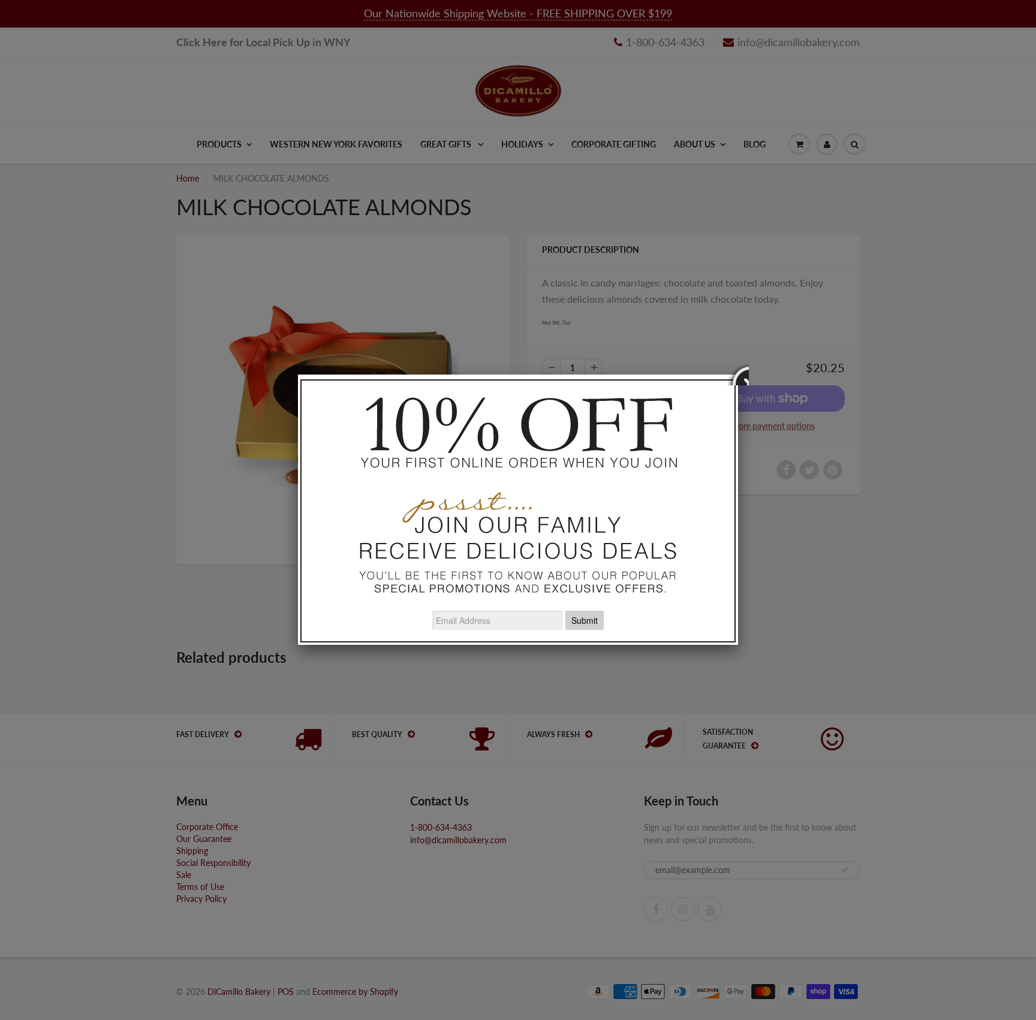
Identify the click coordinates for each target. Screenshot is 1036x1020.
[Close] (738, 374)
